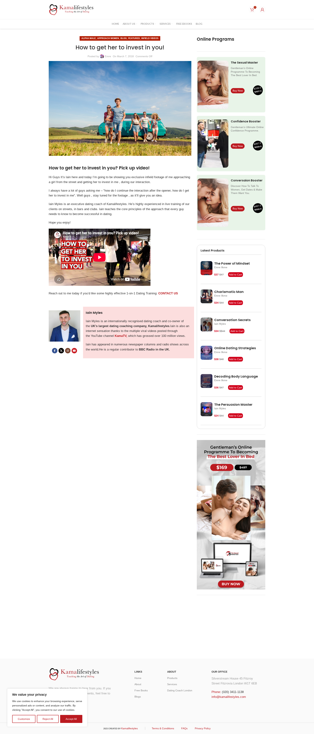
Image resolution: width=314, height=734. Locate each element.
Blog (123, 38)
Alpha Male (88, 38)
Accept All (71, 718)
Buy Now (238, 90)
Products (172, 678)
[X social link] (61, 350)
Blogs (137, 696)
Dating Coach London (179, 690)
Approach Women (108, 38)
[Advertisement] (231, 626)
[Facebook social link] (54, 350)
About (137, 684)
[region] (47, 708)
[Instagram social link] (68, 350)
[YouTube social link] (74, 350)
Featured (134, 38)
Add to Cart (235, 274)
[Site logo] (71, 9)
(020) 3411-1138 (233, 692)
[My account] (262, 9)
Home (137, 678)
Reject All (48, 718)
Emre (108, 56)
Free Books (141, 690)
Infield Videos (149, 38)
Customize (24, 718)
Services (172, 684)
